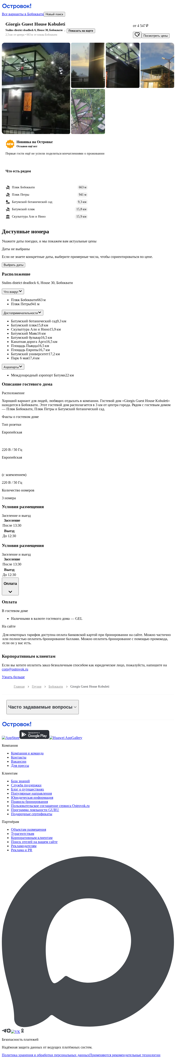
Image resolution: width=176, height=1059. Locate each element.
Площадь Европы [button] (24, 350)
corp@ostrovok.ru (15, 669)
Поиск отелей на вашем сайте (34, 842)
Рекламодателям (23, 846)
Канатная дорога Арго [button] (28, 342)
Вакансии (18, 761)
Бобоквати (56, 686)
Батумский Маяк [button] (24, 333)
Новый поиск (54, 14)
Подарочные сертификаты (31, 814)
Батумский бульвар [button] (26, 337)
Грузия (36, 686)
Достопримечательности (21, 313)
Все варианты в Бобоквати (23, 14)
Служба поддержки (26, 785)
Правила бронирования (29, 802)
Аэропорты (11, 367)
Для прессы (20, 765)
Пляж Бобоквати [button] (24, 300)
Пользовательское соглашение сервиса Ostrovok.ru (50, 806)
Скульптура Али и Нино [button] (30, 329)
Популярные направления (31, 793)
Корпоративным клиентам (31, 838)
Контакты (18, 757)
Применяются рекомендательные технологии (124, 1055)
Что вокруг (11, 292)
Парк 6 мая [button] (19, 358)
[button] (36, 88)
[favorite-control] (137, 35)
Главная (19, 686)
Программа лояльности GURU (35, 810)
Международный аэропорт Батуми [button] (38, 375)
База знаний (20, 781)
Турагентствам (22, 834)
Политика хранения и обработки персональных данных (45, 1055)
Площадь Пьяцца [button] (24, 346)
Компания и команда (27, 753)
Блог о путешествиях (27, 789)
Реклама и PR (21, 850)
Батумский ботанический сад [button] (34, 321)
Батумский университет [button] (30, 354)
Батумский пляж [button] (24, 325)
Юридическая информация (32, 797)
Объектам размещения (28, 829)
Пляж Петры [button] (21, 304)
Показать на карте (81, 30)
